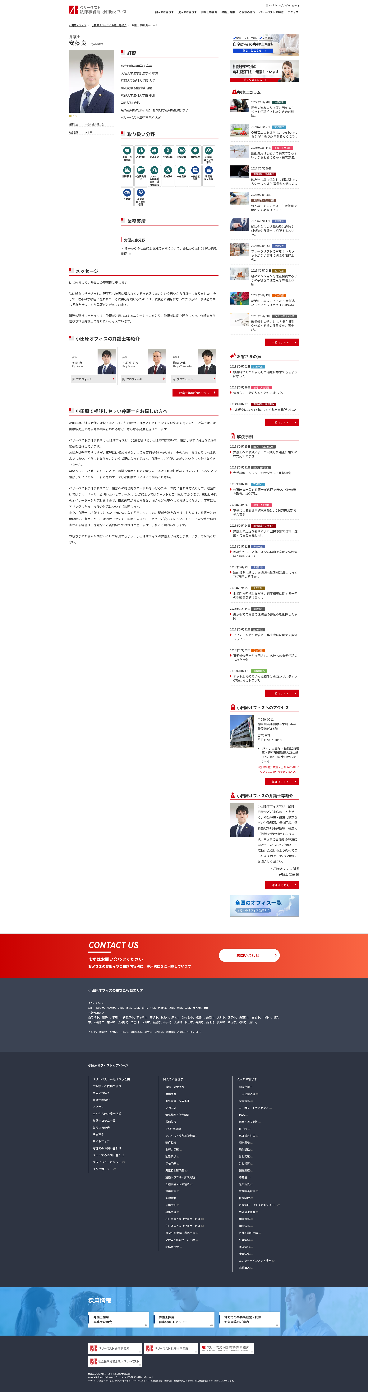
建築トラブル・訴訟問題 (180, 1177)
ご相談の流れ (247, 12)
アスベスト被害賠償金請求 (181, 1136)
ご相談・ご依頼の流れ (107, 1086)
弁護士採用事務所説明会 (103, 1319)
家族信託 (170, 1205)
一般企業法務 (247, 1094)
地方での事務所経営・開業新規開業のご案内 (242, 1319)
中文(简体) (284, 5)
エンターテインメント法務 (255, 1260)
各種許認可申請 (248, 1233)
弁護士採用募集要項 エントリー (173, 1319)
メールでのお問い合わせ (108, 1155)
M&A (242, 1115)
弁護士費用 (228, 12)
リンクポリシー (103, 1169)
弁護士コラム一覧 (104, 1121)
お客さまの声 (101, 1127)
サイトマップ (101, 1141)
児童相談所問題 (174, 1170)
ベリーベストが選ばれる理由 (111, 1079)
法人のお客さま (187, 12)
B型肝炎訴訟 (173, 1129)
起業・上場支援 (248, 1122)
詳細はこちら (280, 781)
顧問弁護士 (245, 1087)
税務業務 (170, 1212)
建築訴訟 (244, 1184)
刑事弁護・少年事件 (177, 1101)
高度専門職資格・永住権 (180, 1240)
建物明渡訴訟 (247, 1191)
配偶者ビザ (172, 1247)
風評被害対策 (247, 1136)
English (273, 5)
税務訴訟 (244, 1149)
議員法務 (244, 1254)
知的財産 (244, 1170)
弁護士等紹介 (209, 12)
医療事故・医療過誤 (177, 1184)
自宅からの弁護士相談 (107, 1114)
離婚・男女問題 (174, 1087)
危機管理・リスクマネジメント (258, 1205)
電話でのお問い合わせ (107, 1148)
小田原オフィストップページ (108, 1065)
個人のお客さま (164, 12)
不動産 (243, 1177)
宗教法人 (244, 1267)
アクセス (293, 12)
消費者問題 (172, 1149)
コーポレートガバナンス (254, 1108)
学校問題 (170, 1163)
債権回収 (244, 1198)
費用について (101, 1093)
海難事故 (170, 1198)
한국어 (295, 5)
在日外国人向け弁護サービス (182, 1226)
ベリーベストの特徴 (271, 12)
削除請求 (170, 1156)
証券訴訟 (170, 1191)
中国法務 (244, 1219)
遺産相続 (170, 1142)
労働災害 (170, 1122)
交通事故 (170, 1108)
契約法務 (244, 1101)
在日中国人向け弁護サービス (182, 1219)
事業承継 (244, 1240)
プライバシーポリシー (107, 1162)
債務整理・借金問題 (177, 1115)
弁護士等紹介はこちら (194, 393)
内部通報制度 (247, 1212)
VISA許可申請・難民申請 (180, 1233)
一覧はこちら (280, 342)
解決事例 (98, 1134)
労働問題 (170, 1094)
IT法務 (243, 1129)
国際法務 (244, 1226)
